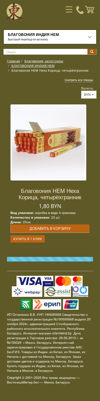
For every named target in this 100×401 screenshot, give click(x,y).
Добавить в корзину (50, 228)
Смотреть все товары (79, 80)
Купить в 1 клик (27, 239)
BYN (88, 94)
